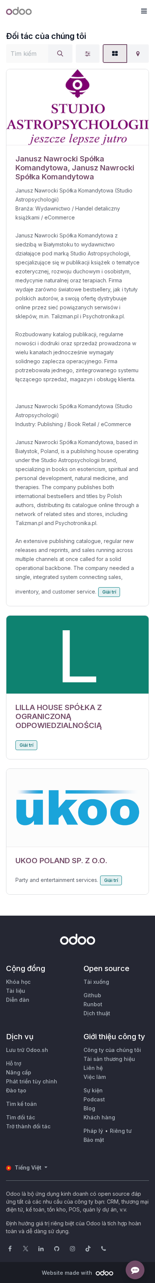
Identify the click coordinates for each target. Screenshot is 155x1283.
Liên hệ (93, 1068)
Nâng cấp (18, 1072)
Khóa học (18, 982)
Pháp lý (93, 1131)
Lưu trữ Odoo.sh (27, 1050)
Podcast (94, 1099)
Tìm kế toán (21, 1104)
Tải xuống (96, 982)
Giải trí (109, 592)
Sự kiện (93, 1090)
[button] (143, 11)
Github (92, 995)
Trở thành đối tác (28, 1126)
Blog (89, 1108)
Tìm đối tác (20, 1117)
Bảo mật (94, 1140)
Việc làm (95, 1077)
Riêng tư (121, 1131)
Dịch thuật (97, 1013)
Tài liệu (15, 991)
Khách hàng (99, 1117)
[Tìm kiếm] (60, 53)
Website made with (68, 1273)
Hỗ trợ (13, 1063)
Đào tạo (16, 1090)
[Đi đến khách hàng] (77, 107)
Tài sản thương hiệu (109, 1059)
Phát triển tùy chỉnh (31, 1081)
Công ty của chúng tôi (112, 1050)
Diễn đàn (17, 1000)
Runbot (93, 1004)
